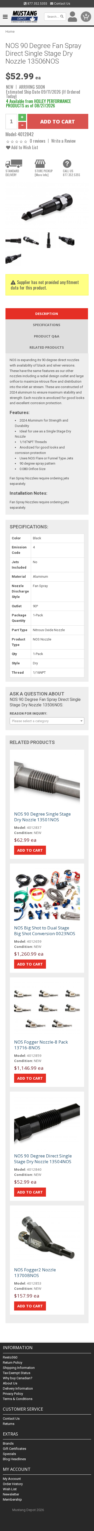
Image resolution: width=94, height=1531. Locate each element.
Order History (13, 1484)
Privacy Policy (13, 1394)
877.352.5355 (37, 3)
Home (10, 31)
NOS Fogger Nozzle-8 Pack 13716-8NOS (41, 1045)
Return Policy (12, 1362)
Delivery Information (18, 1388)
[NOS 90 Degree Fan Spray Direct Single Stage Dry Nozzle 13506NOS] (47, 205)
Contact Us (61, 3)
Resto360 (10, 1357)
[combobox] (47, 721)
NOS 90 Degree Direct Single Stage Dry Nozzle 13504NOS (43, 1158)
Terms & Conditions (17, 1399)
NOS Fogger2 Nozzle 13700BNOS (35, 1272)
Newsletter (11, 1494)
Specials (9, 1454)
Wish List (10, 1489)
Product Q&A (46, 336)
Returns (8, 1424)
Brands (8, 1443)
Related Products (47, 347)
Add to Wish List (24, 147)
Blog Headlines (14, 1459)
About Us (10, 1383)
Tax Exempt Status (16, 1373)
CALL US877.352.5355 (71, 173)
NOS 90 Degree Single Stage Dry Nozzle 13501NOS (42, 817)
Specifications (46, 324)
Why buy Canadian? (17, 1378)
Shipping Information (19, 1368)
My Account (12, 1479)
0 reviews (37, 140)
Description (46, 313)
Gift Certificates (14, 1449)
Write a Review (63, 140)
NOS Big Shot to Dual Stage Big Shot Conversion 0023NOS (44, 930)
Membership (12, 1499)
